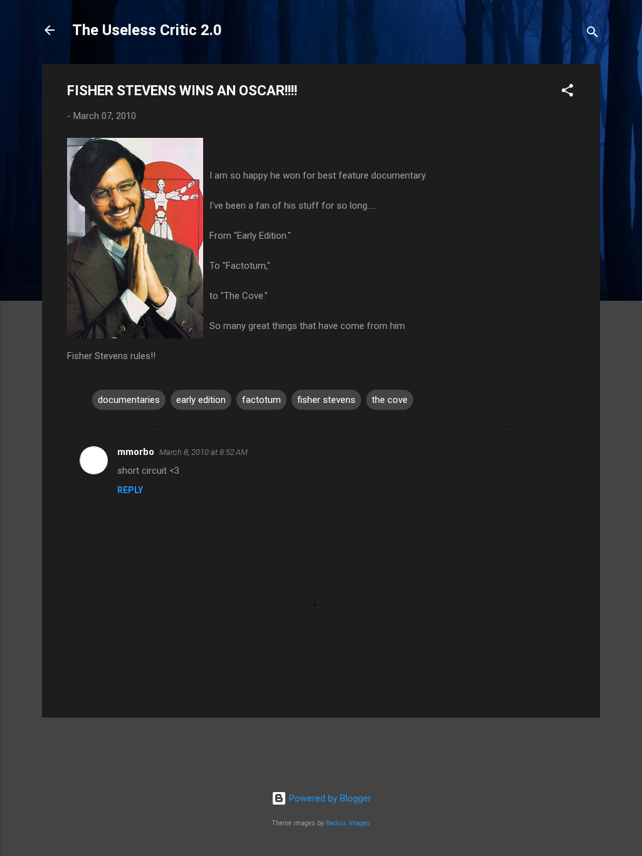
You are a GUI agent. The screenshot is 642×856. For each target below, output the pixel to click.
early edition (201, 399)
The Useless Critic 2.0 (147, 30)
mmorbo (135, 451)
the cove (390, 399)
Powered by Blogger (329, 798)
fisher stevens (326, 399)
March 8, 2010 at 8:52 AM (203, 452)
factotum (261, 399)
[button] (567, 92)
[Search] (592, 34)
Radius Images (348, 823)
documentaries (129, 399)
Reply (130, 490)
